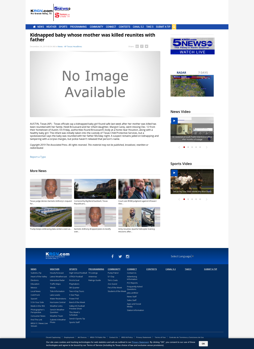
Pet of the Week (115, 287)
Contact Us (131, 273)
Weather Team (56, 316)
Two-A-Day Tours (76, 291)
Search (174, 26)
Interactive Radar (57, 280)
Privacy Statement (143, 337)
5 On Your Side (37, 302)
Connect (111, 26)
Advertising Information (132, 277)
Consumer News (38, 316)
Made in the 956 (38, 306)
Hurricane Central (57, 302)
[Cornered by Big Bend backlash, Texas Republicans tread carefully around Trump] (95, 189)
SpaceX (34, 298)
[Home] (51, 12)
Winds (53, 287)
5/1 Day (111, 276)
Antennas (92, 276)
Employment (69, 337)
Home (34, 26)
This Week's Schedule (74, 313)
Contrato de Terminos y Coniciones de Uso (186, 337)
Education (35, 284)
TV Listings (93, 273)
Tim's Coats (113, 280)
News (40, 26)
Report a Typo (38, 156)
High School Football (78, 273)
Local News (36, 291)
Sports (63, 26)
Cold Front (35, 295)
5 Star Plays (74, 295)
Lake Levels (55, 295)
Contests (124, 26)
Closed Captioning (53, 337)
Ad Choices (82, 337)
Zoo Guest (112, 284)
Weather (51, 26)
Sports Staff (74, 322)
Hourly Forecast (57, 273)
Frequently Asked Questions (134, 287)
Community (96, 26)
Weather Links (56, 306)
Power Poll (74, 298)
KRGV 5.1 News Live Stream (39, 324)
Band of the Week (77, 302)
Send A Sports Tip (77, 318)
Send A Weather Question (57, 311)
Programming (78, 26)
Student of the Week (117, 291)
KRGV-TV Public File (98, 337)
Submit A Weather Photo (58, 321)
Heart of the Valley (39, 276)
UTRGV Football (76, 276)
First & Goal (74, 280)
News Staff (132, 296)
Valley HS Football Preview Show (77, 307)
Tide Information (57, 291)
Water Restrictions (58, 298)
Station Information (135, 310)
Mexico (34, 287)
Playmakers (74, 284)
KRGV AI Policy (127, 337)
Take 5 (149, 26)
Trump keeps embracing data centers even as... (51, 229)
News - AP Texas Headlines (70, 46)
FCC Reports (132, 283)
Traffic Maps (55, 284)
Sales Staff (131, 300)
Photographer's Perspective (38, 311)
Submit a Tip (163, 26)
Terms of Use (160, 337)
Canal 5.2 (138, 26)
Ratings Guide (94, 280)
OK (203, 344)
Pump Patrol (113, 273)
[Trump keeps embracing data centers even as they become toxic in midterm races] (51, 217)
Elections (35, 280)
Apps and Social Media (134, 305)
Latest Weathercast (58, 276)
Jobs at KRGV (132, 293)
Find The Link (36, 319)
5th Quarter (74, 287)
